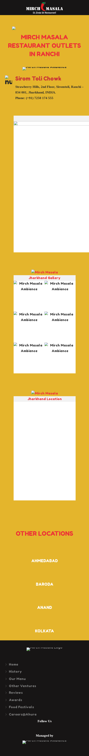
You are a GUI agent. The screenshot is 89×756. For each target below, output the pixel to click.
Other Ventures (22, 686)
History (15, 671)
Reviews (16, 693)
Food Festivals (21, 707)
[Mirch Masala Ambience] (29, 296)
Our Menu (17, 679)
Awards (15, 700)
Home (13, 664)
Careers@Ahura (23, 714)
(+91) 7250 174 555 (39, 98)
